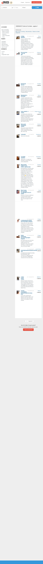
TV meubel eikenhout (23, 157)
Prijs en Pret (4, 47)
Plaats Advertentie (36, 2)
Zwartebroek (38, 134)
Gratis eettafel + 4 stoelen (24, 112)
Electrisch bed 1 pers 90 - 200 (24, 53)
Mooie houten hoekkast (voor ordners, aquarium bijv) (26, 165)
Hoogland (39, 83)
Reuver (39, 36)
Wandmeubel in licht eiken (24, 96)
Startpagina (4, 41)
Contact (3, 51)
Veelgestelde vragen (5, 54)
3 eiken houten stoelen (22, 278)
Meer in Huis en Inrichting (20, 31)
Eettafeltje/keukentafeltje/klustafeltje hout (29, 251)
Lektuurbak (23, 134)
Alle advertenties (5, 44)
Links (3, 53)
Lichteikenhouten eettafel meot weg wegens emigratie (26, 221)
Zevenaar (39, 164)
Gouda (39, 190)
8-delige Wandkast (23, 37)
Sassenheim (38, 156)
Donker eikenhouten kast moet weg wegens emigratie (25, 237)
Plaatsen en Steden (5, 45)
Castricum (39, 52)
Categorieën (4, 27)
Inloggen (22, 2)
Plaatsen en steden (36, 31)
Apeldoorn (39, 276)
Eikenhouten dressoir (23, 84)
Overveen (39, 124)
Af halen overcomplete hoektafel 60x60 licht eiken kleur (26, 292)
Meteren (39, 290)
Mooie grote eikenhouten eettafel (23, 125)
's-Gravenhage (38, 249)
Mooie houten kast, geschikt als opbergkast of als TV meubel (26, 192)
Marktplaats (4, 42)
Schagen (39, 219)
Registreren (27, 2)
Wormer (39, 95)
